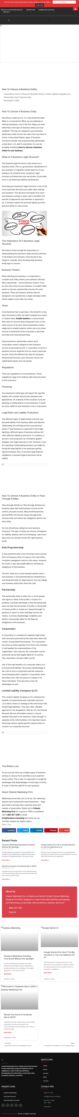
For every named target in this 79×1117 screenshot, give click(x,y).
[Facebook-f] (66, 11)
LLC (68, 94)
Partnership (8, 97)
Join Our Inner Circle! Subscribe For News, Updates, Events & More (27, 2)
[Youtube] (71, 11)
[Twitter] (69, 11)
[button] (49, 20)
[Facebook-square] (3, 1105)
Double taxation (23, 318)
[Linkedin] (74, 11)
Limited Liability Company (55, 94)
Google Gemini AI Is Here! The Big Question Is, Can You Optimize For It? (59, 955)
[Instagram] (77, 11)
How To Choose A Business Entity (29, 94)
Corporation (9, 94)
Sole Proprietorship (22, 97)
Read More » (6, 860)
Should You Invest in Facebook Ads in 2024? (19, 866)
